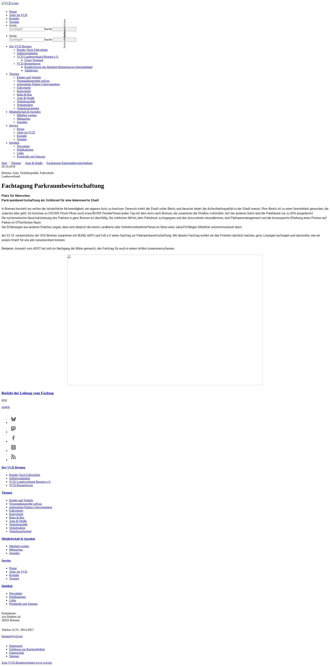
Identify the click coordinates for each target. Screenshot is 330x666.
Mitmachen (23, 118)
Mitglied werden (27, 115)
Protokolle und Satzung (31, 156)
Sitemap (14, 656)
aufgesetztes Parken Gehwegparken (38, 84)
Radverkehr (24, 91)
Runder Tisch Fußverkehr (32, 49)
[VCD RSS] (13, 460)
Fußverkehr (24, 87)
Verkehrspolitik (26, 101)
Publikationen (25, 149)
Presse (13, 11)
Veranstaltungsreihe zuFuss (33, 80)
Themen (14, 74)
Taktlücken (31, 70)
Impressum (15, 645)
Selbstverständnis (27, 53)
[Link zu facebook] (13, 441)
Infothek (14, 142)
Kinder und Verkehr (29, 77)
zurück (6, 407)
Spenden (22, 122)
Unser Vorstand (33, 60)
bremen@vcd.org (12, 636)
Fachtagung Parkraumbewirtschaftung (69, 163)
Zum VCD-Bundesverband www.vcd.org (27, 662)
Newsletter (23, 146)
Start (4, 163)
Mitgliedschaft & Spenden (25, 111)
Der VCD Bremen (20, 46)
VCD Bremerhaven (28, 63)
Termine (14, 22)
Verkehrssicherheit (28, 108)
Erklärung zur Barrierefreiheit (27, 649)
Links (20, 153)
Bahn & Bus (24, 94)
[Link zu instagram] (13, 450)
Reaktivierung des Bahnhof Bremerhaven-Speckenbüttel (58, 67)
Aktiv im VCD (18, 15)
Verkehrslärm (25, 105)
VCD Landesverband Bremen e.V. (38, 56)
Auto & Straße (25, 98)
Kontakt (14, 18)
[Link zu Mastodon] (13, 431)
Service (13, 125)
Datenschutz (16, 652)
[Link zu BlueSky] (13, 422)
